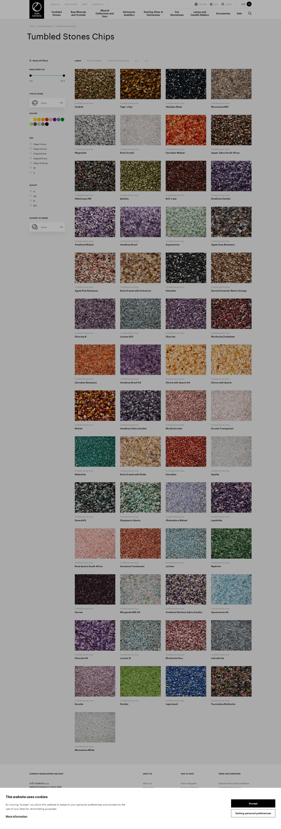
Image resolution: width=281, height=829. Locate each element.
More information (16, 816)
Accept (253, 803)
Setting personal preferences (253, 813)
